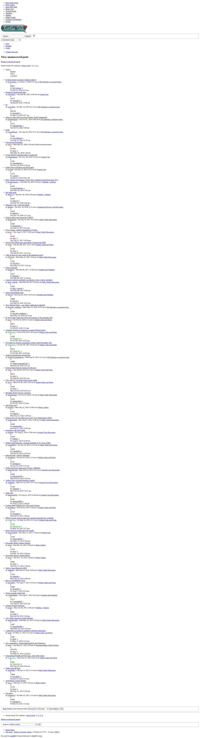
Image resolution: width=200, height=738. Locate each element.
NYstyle (11, 257)
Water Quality (11, 17)
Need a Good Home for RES (16, 568)
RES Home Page (12, 3)
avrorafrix (11, 107)
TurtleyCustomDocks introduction (18, 355)
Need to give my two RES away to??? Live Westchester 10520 (29, 418)
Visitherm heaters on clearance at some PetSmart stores (25, 330)
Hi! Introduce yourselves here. (51, 82)
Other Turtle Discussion (48, 220)
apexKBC (11, 670)
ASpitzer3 (11, 695)
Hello (8, 130)
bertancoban (12, 395)
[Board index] (30, 33)
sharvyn (11, 195)
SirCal (10, 295)
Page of (26, 66)
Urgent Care (43, 94)
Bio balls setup (11, 192)
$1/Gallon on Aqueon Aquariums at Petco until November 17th (29, 343)
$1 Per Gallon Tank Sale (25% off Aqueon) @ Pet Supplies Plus (29, 318)
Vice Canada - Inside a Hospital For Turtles (21, 230)
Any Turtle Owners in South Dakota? (19, 618)
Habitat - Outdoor (49, 182)
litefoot (10, 207)
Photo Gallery (43, 407)
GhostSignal (12, 157)
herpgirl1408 (12, 620)
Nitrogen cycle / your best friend (17, 205)
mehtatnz (11, 483)
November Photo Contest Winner (18, 556)
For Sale (9, 693)
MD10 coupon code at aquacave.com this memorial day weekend (29, 518)
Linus (10, 608)
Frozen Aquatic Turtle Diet (15, 593)
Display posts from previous (17, 709)
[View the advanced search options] (33, 36)
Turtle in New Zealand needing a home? (20, 480)
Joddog (10, 432)
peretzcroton (12, 420)
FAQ (7, 44)
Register (9, 46)
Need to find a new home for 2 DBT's (19, 218)
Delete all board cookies (23, 732)
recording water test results (15, 430)
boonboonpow (13, 182)
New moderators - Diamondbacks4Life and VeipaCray (25, 643)
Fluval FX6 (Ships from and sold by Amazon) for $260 (26, 243)
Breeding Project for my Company (18, 393)
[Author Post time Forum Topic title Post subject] (43, 709)
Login (8, 48)
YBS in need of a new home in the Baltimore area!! (24, 255)
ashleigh (11, 570)
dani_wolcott (12, 282)
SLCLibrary (12, 82)
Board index (10, 730)
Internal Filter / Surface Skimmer (17, 455)
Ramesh (11, 270)
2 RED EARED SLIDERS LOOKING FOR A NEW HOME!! (29, 280)
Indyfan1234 (12, 470)
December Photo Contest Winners (18, 543)
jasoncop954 (12, 495)
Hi (6, 105)
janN (9, 633)
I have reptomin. (11, 268)
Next (4, 709)
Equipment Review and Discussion (50, 207)
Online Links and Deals (44, 245)
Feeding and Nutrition (47, 270)
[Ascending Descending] (56, 709)
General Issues (11, 11)
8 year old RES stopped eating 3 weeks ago (21, 155)
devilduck (11, 457)
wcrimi (10, 170)
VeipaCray (12, 332)
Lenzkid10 (12, 445)
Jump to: (6, 724)
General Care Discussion (46, 432)
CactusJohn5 (12, 595)
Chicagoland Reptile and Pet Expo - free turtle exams (25, 656)
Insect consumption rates (14, 293)
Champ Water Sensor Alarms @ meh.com (21, 368)
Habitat (8, 15)
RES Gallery (10, 5)
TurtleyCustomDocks (15, 357)
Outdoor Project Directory (15, 606)
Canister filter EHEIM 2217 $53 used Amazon (23, 505)
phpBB (13, 736)
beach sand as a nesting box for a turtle (20, 531)
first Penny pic (11, 405)
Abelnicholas (12, 119)
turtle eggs (9, 493)
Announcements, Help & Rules (47, 645)
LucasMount (12, 132)
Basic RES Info (11, 7)
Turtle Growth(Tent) (13, 668)
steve (10, 144)
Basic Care (10, 9)
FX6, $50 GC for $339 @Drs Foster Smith (21, 380)
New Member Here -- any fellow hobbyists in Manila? (25, 305)
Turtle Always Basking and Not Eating (20, 167)
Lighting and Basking (13, 20)
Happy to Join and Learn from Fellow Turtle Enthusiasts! (26, 117)
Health (8, 22)
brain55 (10, 407)
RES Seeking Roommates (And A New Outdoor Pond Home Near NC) (32, 180)
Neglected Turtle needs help (16, 92)
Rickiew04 (12, 220)
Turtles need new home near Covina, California (23, 468)
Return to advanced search (10, 62)
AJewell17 (12, 94)
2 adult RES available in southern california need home (26, 631)
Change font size (12, 52)
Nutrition (9, 13)
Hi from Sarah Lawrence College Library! (21, 80)
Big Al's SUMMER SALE (15, 581)
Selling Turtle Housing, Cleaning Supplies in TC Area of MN (28, 443)
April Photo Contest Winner (16, 681)
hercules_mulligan (14, 307)
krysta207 (11, 583)
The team (9, 732)
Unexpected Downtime (14, 142)
